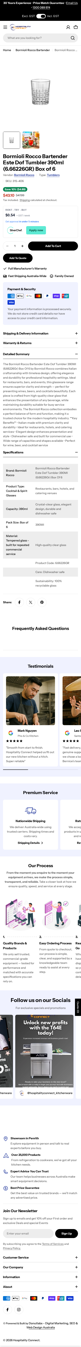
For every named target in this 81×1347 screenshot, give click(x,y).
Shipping (25, 200)
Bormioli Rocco (24, 175)
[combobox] (40, 37)
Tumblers (53, 175)
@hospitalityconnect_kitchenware (41, 1093)
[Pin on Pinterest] (42, 602)
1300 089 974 (41, 7)
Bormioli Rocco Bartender (33, 50)
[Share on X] (30, 602)
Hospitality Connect (26, 1340)
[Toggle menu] (5, 27)
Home (7, 50)
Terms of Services (53, 1244)
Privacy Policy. (12, 1248)
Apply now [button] (36, 230)
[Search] (72, 38)
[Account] (68, 27)
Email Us (72, 3)
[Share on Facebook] (19, 602)
